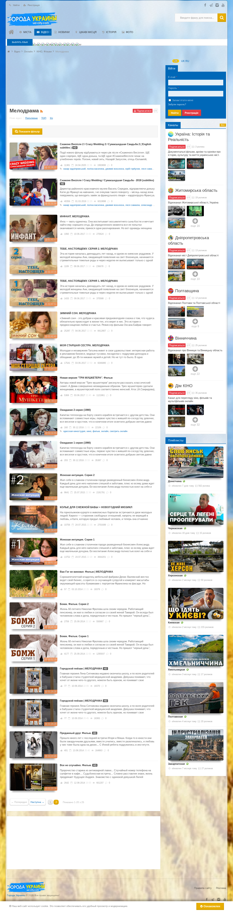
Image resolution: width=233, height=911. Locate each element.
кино (89, 431)
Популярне (31, 118)
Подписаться (177, 146)
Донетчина (174, 481)
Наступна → (37, 802)
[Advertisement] (83, 81)
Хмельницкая (176, 669)
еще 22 (195, 373)
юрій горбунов (132, 168)
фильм (96, 431)
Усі (51, 118)
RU (187, 61)
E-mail (171, 77)
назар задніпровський (74, 168)
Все (223, 125)
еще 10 (195, 278)
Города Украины (16, 895)
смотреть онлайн (118, 431)
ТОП (43, 118)
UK (176, 61)
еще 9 (195, 326)
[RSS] (41, 110)
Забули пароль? (177, 104)
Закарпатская (176, 763)
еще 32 (195, 424)
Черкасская (175, 528)
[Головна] (11, 32)
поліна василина (95, 168)
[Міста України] (32, 19)
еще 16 (195, 225)
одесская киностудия (74, 431)
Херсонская (175, 575)
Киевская (174, 622)
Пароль (172, 88)
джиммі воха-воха (114, 168)
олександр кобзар (150, 205)
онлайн (104, 431)
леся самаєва (148, 168)
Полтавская (175, 716)
